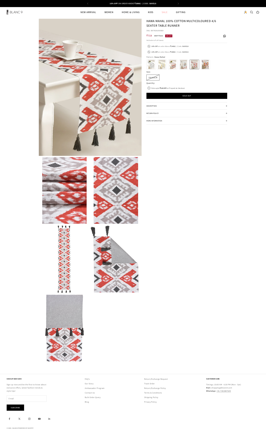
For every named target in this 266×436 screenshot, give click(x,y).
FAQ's (87, 379)
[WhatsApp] (224, 36)
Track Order (149, 383)
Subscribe (15, 407)
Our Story (89, 383)
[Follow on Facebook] (9, 418)
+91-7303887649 (224, 391)
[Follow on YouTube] (39, 418)
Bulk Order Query (92, 397)
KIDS (151, 12)
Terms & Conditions (153, 392)
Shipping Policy (151, 397)
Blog (87, 402)
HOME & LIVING (131, 12)
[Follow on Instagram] (29, 418)
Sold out (186, 96)
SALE (165, 12)
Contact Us (90, 392)
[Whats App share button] (224, 36)
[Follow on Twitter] (19, 418)
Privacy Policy (150, 402)
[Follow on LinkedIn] (49, 418)
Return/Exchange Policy (155, 388)
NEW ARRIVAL (88, 12)
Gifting (181, 12)
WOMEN (109, 12)
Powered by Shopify (26, 428)
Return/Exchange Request (156, 379)
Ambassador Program (95, 388)
